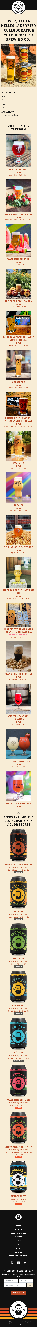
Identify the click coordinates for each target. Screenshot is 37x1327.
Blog (18, 1244)
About (18, 1248)
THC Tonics (18, 1229)
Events (18, 1241)
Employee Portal (23, 1324)
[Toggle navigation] (32, 4)
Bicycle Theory (13, 1324)
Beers (18, 1225)
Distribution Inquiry (18, 1256)
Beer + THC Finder (18, 1233)
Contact (18, 1252)
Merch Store (18, 1292)
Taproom (18, 1237)
